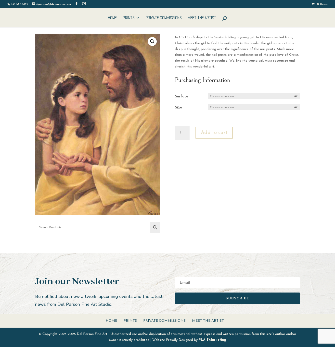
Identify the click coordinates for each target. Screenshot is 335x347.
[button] (152, 41)
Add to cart (214, 132)
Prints (129, 18)
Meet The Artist (202, 18)
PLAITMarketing (212, 340)
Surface (181, 96)
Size (178, 107)
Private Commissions (164, 18)
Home (112, 18)
